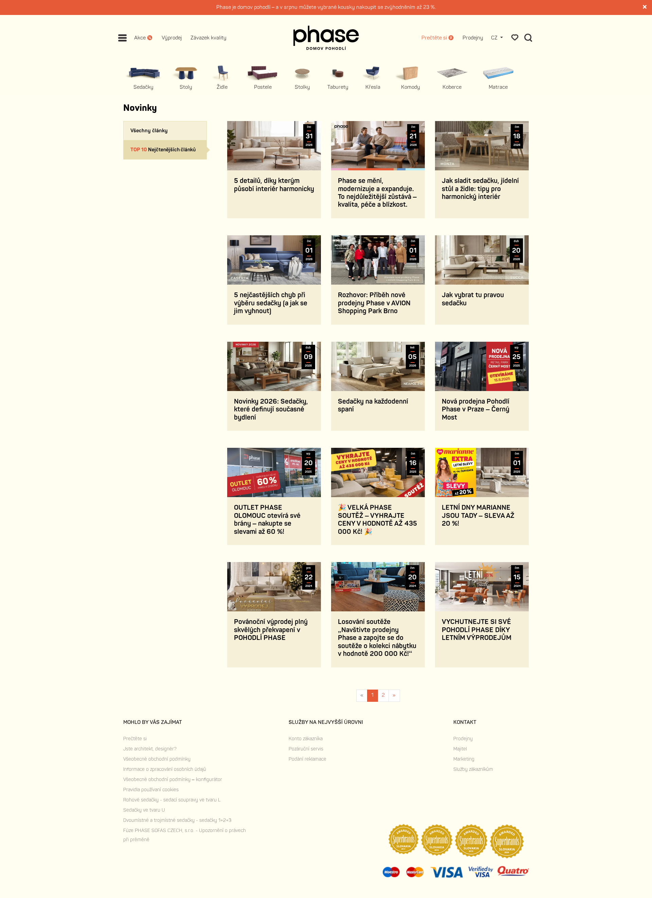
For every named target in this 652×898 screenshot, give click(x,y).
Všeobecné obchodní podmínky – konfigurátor (172, 779)
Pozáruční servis (306, 749)
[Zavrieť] (645, 7)
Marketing (463, 759)
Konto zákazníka (306, 739)
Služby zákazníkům (473, 769)
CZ (495, 38)
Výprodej (172, 38)
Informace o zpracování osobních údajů (164, 769)
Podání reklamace (307, 759)
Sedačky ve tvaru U (144, 810)
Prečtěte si (135, 739)
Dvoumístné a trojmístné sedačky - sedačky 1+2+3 (177, 820)
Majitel (460, 749)
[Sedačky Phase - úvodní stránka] (326, 37)
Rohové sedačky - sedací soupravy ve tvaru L (171, 800)
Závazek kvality (209, 38)
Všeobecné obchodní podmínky (157, 759)
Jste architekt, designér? (150, 749)
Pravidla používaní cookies (151, 790)
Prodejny (473, 38)
